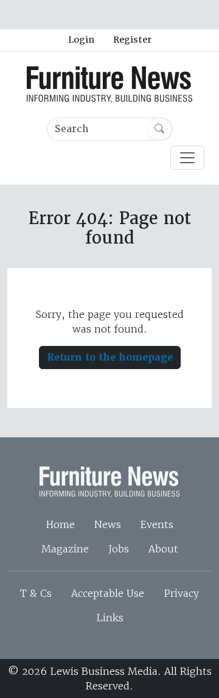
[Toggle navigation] (187, 158)
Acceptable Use (107, 593)
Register (132, 39)
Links (109, 618)
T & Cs (36, 593)
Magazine (65, 549)
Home (60, 524)
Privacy (181, 593)
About (163, 549)
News (107, 524)
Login (81, 39)
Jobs (118, 549)
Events (157, 524)
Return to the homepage (110, 357)
